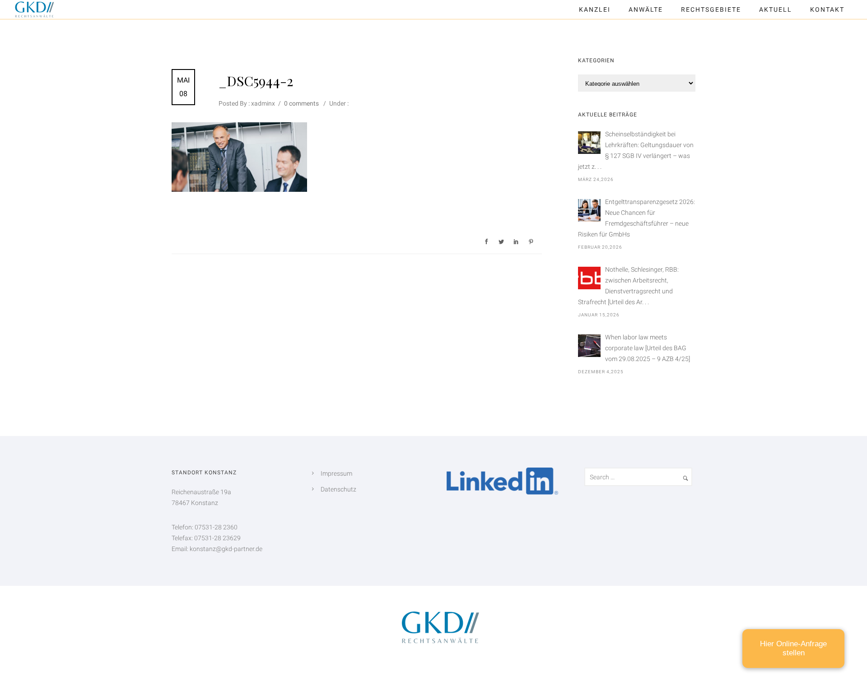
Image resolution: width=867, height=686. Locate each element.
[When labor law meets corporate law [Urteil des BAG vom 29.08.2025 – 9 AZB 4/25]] (589, 345)
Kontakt (827, 9)
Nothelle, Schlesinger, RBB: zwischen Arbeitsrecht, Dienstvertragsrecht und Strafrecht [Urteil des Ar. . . (628, 286)
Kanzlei (595, 9)
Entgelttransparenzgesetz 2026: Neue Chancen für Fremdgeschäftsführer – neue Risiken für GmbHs (636, 218)
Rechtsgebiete (711, 9)
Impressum (336, 473)
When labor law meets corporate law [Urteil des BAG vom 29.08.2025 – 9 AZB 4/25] (647, 348)
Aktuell (775, 9)
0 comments (301, 103)
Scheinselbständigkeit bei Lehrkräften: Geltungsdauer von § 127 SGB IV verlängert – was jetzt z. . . (636, 150)
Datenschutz (338, 489)
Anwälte (646, 9)
